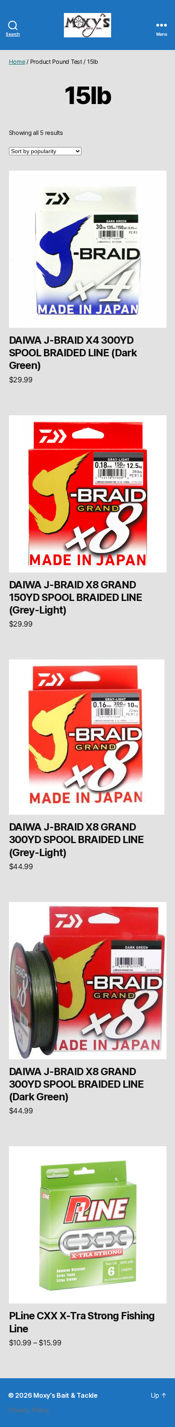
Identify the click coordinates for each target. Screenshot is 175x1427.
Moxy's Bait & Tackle (65, 1395)
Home (17, 61)
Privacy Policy (28, 1410)
